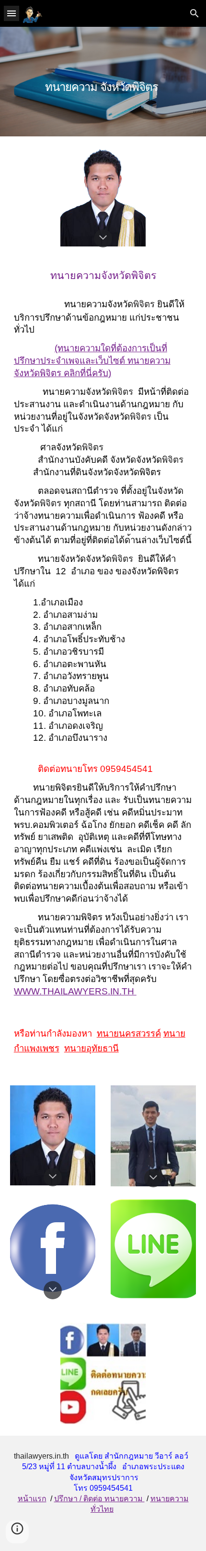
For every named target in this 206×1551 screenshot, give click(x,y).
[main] (103, 81)
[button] (11, 13)
